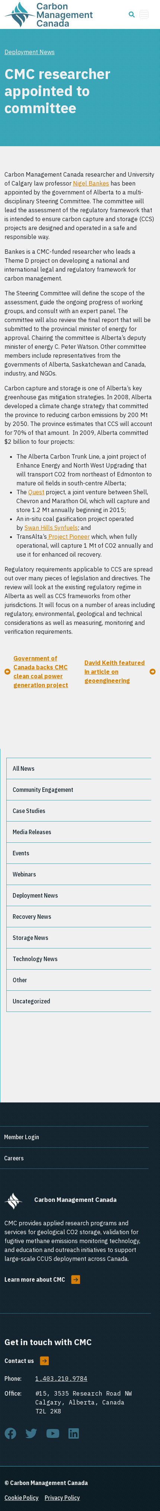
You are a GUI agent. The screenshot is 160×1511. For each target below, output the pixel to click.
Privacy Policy (62, 1497)
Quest (36, 492)
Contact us (19, 1360)
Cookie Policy (21, 1497)
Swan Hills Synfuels (51, 527)
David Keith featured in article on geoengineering (114, 671)
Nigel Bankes (91, 183)
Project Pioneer (68, 536)
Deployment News (29, 52)
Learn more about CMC (34, 1279)
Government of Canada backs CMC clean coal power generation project (40, 672)
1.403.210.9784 (61, 1378)
